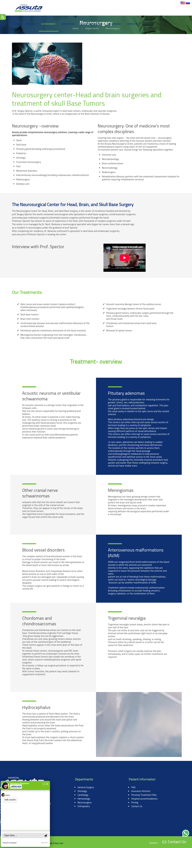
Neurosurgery (85, 802)
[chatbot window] (25, 814)
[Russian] (188, 4)
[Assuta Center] (28, 7)
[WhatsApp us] (185, 833)
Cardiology (83, 794)
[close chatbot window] (47, 783)
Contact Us (136, 806)
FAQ (133, 787)
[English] (182, 4)
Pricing (134, 802)
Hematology (84, 798)
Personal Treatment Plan (144, 794)
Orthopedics (84, 806)
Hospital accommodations (144, 798)
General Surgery (86, 787)
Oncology (82, 791)
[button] (43, 783)
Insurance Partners (141, 791)
